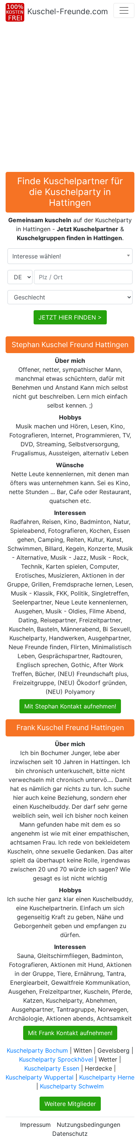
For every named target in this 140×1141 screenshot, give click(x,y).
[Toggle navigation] (123, 10)
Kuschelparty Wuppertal (40, 1077)
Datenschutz (70, 1133)
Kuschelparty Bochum (37, 1050)
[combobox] (70, 256)
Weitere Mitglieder (70, 1103)
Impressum (35, 1124)
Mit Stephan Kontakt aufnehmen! (70, 706)
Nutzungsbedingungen (88, 1124)
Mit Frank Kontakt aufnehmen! (70, 1033)
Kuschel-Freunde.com (67, 11)
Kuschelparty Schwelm (72, 1086)
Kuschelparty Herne (106, 1077)
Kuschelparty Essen (51, 1068)
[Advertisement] (70, 98)
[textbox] (70, 256)
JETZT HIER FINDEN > (70, 317)
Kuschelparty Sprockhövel (56, 1059)
